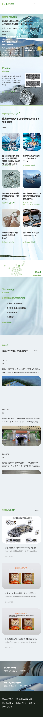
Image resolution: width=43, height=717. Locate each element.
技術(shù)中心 (7, 322)
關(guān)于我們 (7, 699)
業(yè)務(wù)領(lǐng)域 (24, 699)
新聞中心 (32, 703)
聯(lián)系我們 (7, 707)
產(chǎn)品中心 (7, 92)
